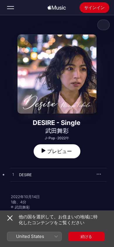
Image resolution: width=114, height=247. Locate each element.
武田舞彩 (57, 130)
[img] (57, 7)
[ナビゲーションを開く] (10, 7)
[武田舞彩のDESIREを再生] (13, 174)
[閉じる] (10, 218)
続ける (86, 236)
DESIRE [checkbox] (25, 174)
